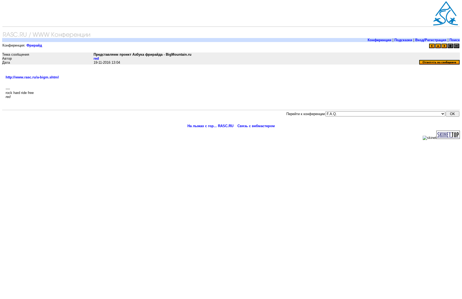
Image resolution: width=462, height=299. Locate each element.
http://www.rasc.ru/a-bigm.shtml (32, 77)
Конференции (379, 40)
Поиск (454, 40)
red (96, 58)
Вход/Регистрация (430, 40)
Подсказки (403, 40)
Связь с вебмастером (256, 126)
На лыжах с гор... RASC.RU (210, 126)
